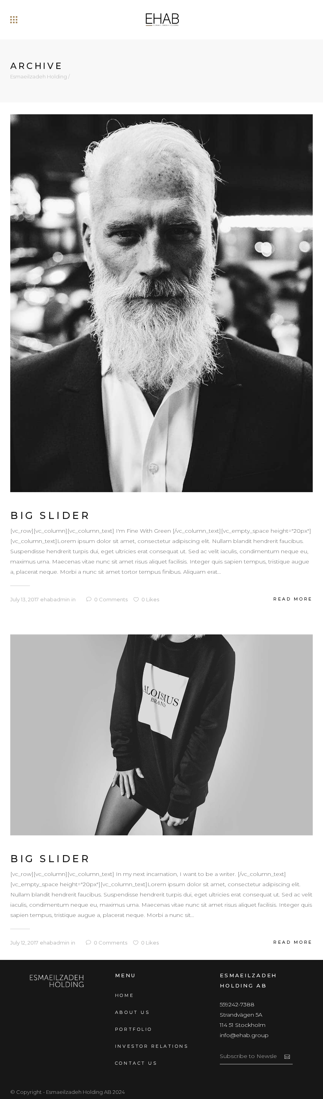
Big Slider (50, 515)
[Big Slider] (161, 302)
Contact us (136, 1063)
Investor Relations (151, 1046)
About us (132, 1012)
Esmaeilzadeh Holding (38, 76)
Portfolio (133, 1029)
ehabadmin (55, 599)
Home (124, 995)
